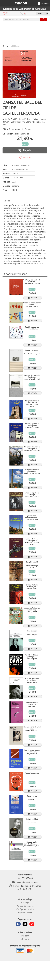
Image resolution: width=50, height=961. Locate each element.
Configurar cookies (25, 909)
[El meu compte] (39, 3)
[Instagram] (31, 924)
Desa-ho (26, 157)
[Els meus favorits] (4, 13)
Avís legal (25, 902)
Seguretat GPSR (25, 912)
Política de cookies (25, 906)
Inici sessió (45, 3)
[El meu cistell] (21, 13)
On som (25, 939)
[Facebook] (18, 924)
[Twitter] (25, 924)
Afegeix (26, 150)
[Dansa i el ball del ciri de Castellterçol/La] (19, 74)
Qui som (25, 935)
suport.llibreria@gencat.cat (27, 882)
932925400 (27, 878)
